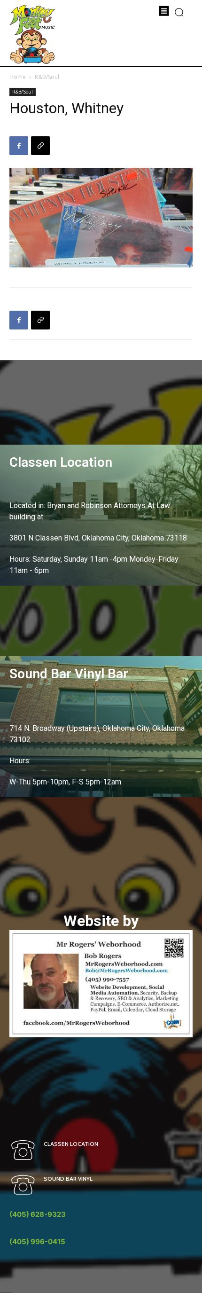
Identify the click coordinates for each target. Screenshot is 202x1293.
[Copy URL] (40, 145)
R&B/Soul (47, 77)
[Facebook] (18, 145)
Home (17, 77)
